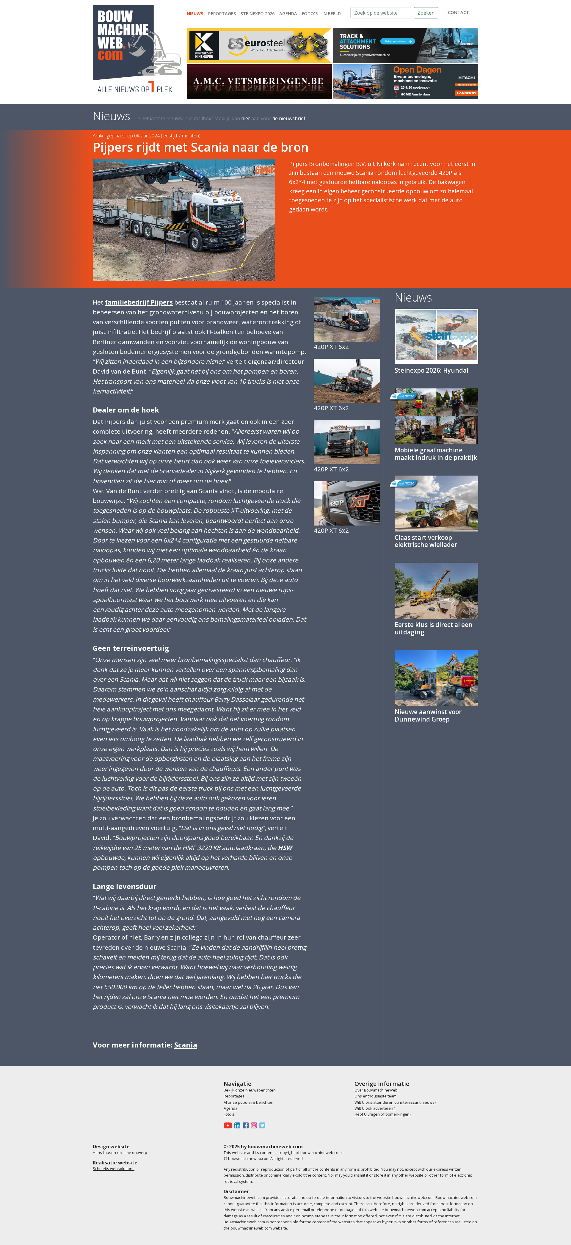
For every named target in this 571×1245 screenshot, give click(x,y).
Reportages (222, 13)
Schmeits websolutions (113, 1168)
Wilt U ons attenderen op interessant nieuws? (395, 1102)
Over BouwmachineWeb (376, 1090)
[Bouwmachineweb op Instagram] (255, 1125)
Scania (185, 1045)
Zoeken (426, 13)
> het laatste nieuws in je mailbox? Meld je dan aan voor (221, 118)
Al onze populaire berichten (248, 1102)
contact (458, 12)
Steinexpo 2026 (257, 13)
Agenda (288, 13)
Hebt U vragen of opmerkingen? (382, 1114)
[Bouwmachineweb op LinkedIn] (238, 1125)
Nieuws (195, 13)
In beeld (331, 13)
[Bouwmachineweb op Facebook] (247, 1125)
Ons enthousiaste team (375, 1096)
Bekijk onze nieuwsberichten (250, 1090)
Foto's (310, 13)
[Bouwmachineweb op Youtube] (229, 1125)
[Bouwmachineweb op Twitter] (263, 1125)
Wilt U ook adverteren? (374, 1108)
